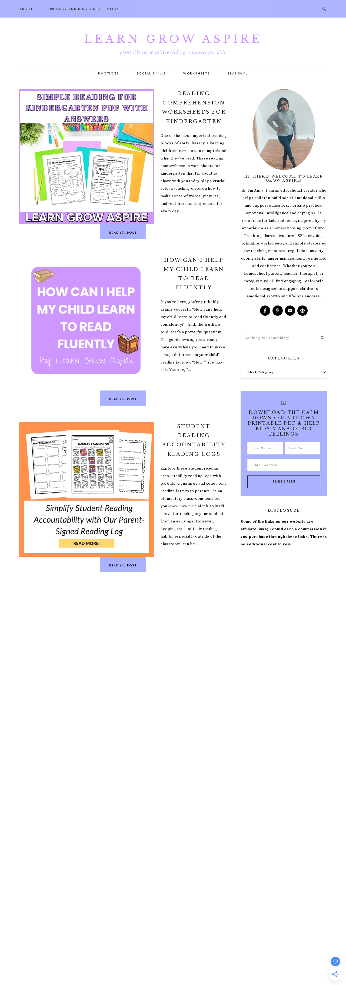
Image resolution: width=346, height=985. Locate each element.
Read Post (123, 232)
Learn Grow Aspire (173, 39)
